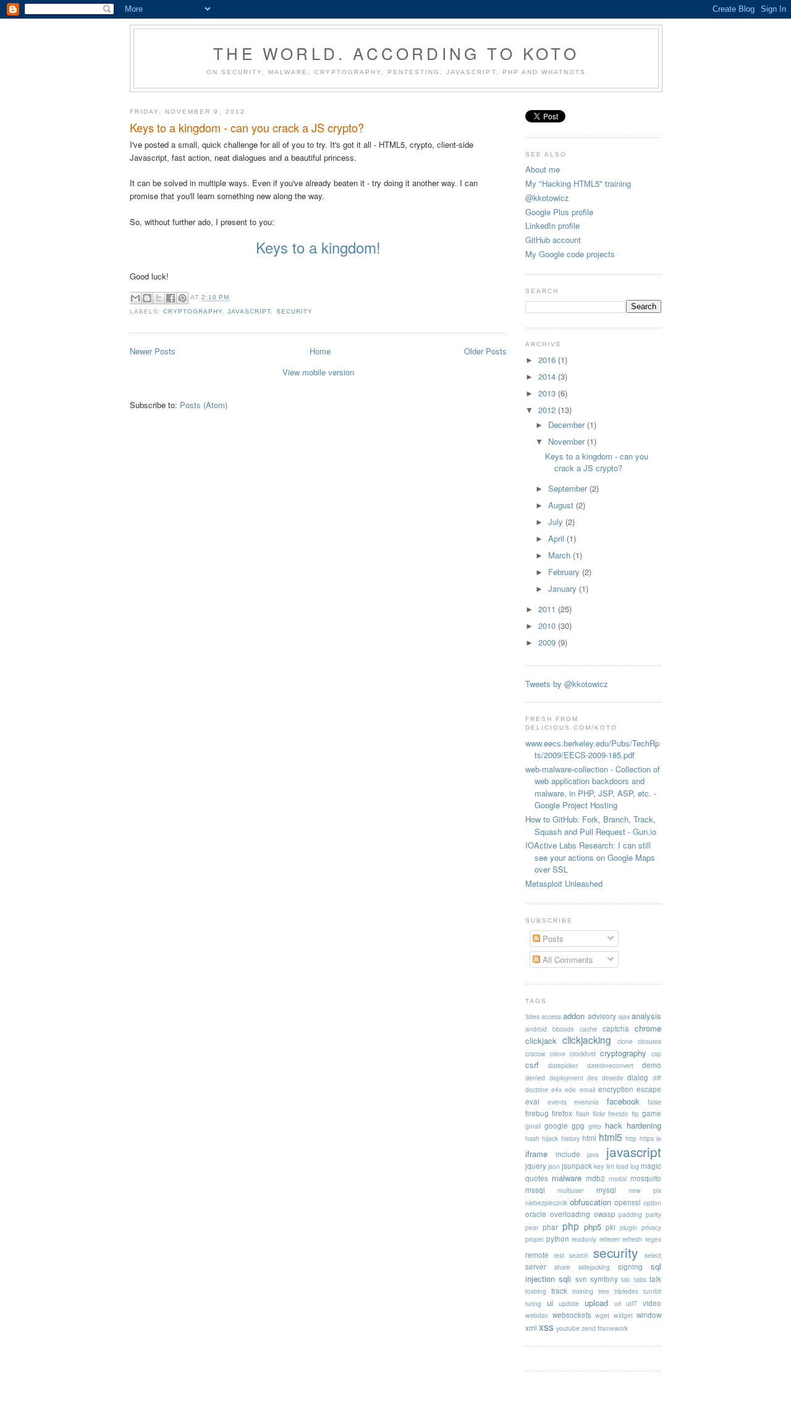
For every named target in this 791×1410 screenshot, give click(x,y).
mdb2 (595, 1178)
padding (630, 1214)
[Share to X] (159, 298)
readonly (584, 1239)
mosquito (645, 1178)
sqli (565, 1278)
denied (535, 1077)
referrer (609, 1239)
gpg (578, 1125)
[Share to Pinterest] (182, 298)
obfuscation (590, 1202)
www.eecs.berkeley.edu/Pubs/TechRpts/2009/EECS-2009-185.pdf (592, 749)
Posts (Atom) (203, 405)
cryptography (192, 311)
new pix (644, 1190)
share (562, 1266)
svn (581, 1279)
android (536, 1028)
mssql (535, 1190)
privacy (651, 1227)
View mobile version (318, 372)
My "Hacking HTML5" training (578, 183)
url (617, 1303)
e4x (556, 1089)
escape (649, 1089)
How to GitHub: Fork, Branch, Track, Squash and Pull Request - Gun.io (590, 825)
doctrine (536, 1089)
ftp (635, 1113)
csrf (532, 1064)
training (582, 1291)
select (653, 1255)
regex (653, 1239)
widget (623, 1315)
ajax (624, 1016)
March (560, 555)
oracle (535, 1214)
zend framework (605, 1328)
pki (610, 1227)
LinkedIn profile (552, 225)
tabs (640, 1279)
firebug (537, 1113)
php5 (592, 1227)
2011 (548, 609)
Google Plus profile (559, 212)
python (557, 1239)
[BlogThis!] (147, 298)
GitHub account (553, 240)
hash (532, 1138)
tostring (535, 1291)
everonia (586, 1101)
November (567, 441)
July (556, 522)
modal (618, 1178)
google (556, 1125)
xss (546, 1326)
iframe (536, 1154)
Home (320, 351)
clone (625, 1041)
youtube (568, 1328)
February (565, 572)
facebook (623, 1101)
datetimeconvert (610, 1065)
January (563, 588)
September (569, 488)
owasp (604, 1214)
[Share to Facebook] (170, 298)
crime (557, 1053)
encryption (615, 1089)
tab (625, 1279)
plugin (628, 1227)
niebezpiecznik (546, 1202)
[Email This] (135, 298)
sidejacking (594, 1266)
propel (534, 1239)
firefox (562, 1113)
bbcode (563, 1028)
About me (542, 169)
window (649, 1315)
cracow (535, 1053)
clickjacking (586, 1039)
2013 (548, 393)
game (651, 1113)
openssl (627, 1202)
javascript (249, 311)
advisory (602, 1016)
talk (655, 1279)
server (535, 1266)
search (578, 1255)
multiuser (570, 1190)
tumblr (652, 1291)
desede (613, 1077)
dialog (637, 1077)
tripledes (626, 1291)
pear (531, 1227)
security (294, 311)
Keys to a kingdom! (318, 247)
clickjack (541, 1040)
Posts (552, 938)
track (559, 1291)
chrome (648, 1028)
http (631, 1138)
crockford (583, 1053)
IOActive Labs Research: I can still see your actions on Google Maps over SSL (590, 857)
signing (630, 1266)
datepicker (563, 1065)
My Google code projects (570, 254)
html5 (610, 1136)
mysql (606, 1190)
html (589, 1138)
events (557, 1101)
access (551, 1016)
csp (656, 1053)
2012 (548, 410)
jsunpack (577, 1166)
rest (559, 1255)
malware (567, 1178)
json (554, 1166)
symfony (604, 1279)
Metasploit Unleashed (564, 883)
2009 (548, 642)
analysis (646, 1016)
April (557, 538)
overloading (570, 1214)
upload (596, 1303)
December (567, 424)
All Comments (566, 959)
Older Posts (485, 351)
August (562, 505)
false (654, 1101)
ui (550, 1303)
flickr (599, 1113)
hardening (644, 1125)
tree (603, 1291)
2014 (548, 376)
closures (649, 1041)
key (599, 1166)
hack (613, 1125)
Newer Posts (153, 351)
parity (653, 1214)
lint (610, 1166)
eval (532, 1101)
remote (537, 1255)
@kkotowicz (547, 197)
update (569, 1303)
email (587, 1089)
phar (550, 1227)
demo (651, 1065)
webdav (536, 1315)
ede (570, 1089)
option (652, 1202)
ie (658, 1138)
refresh (632, 1239)
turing (533, 1303)
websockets (571, 1315)
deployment (566, 1077)
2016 (548, 359)
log (634, 1166)
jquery (535, 1166)
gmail (533, 1125)
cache (588, 1028)
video (652, 1303)
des (592, 1077)
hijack (550, 1138)
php (570, 1226)
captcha (616, 1028)
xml (531, 1328)
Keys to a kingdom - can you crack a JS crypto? (247, 127)
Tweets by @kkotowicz (566, 684)
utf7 (631, 1303)
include (568, 1154)
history (570, 1138)
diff (657, 1077)
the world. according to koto (396, 52)
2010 (548, 625)
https (647, 1138)
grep (594, 1125)
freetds (618, 1113)
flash (583, 1113)
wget (602, 1315)
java (593, 1154)
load (622, 1166)
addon (574, 1016)
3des (532, 1016)
